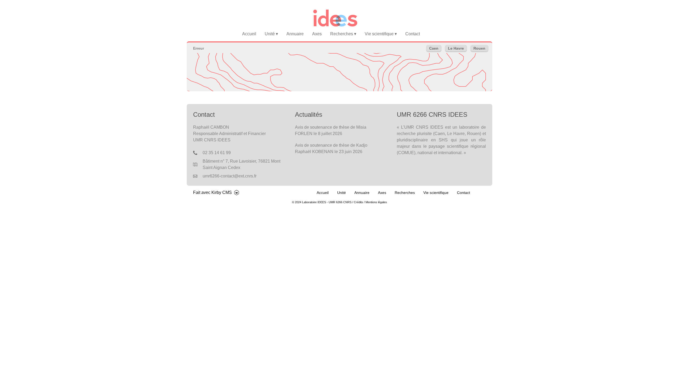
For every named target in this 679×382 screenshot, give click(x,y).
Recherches (343, 34)
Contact (412, 34)
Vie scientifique (381, 34)
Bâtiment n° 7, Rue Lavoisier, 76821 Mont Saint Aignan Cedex (241, 164)
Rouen (479, 48)
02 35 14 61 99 (217, 152)
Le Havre (456, 48)
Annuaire (295, 34)
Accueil (249, 34)
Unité (271, 34)
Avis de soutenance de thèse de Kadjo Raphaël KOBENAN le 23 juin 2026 (331, 148)
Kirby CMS (221, 192)
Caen (433, 48)
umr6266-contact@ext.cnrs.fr (229, 176)
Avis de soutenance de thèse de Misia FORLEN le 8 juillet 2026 (330, 130)
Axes (317, 34)
